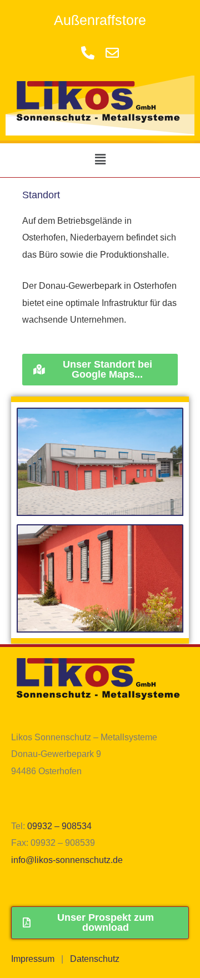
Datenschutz (94, 959)
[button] (100, 160)
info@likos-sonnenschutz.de (67, 860)
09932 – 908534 (59, 826)
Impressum (32, 959)
